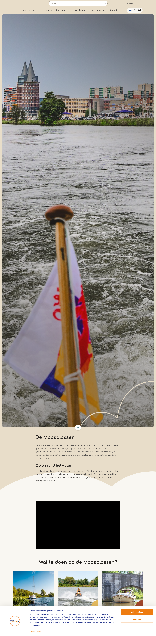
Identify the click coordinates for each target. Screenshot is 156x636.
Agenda (114, 10)
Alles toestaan (137, 612)
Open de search (105, 3)
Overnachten (76, 10)
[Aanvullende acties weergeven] (130, 10)
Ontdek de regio (29, 10)
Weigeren (137, 619)
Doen (47, 10)
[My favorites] (134, 10)
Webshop (130, 3)
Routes (59, 10)
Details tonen (35, 631)
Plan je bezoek (96, 10)
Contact (139, 3)
